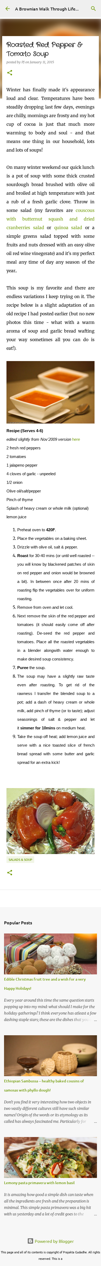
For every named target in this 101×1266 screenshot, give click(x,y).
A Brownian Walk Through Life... (47, 9)
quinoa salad (68, 227)
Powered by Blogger (54, 1241)
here (76, 439)
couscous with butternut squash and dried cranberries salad (50, 219)
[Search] (93, 8)
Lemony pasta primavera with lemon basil (39, 1182)
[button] (9, 73)
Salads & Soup (20, 859)
